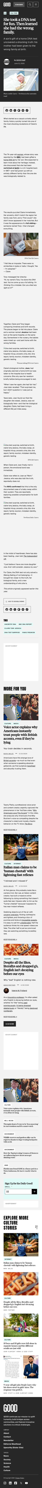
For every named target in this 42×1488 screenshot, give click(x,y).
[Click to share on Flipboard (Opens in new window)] (19, 110)
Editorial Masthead (12, 1444)
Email (8, 1187)
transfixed (31, 766)
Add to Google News (16, 601)
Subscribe (19, 4)
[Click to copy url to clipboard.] (27, 110)
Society (7, 1459)
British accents (10, 760)
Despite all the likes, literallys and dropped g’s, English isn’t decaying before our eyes (21, 968)
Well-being (8, 1121)
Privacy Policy (19, 1478)
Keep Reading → (10, 830)
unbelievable (25, 923)
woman (20, 154)
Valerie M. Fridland (19, 990)
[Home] (5, 13)
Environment (9, 1134)
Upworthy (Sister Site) (13, 1447)
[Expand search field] (30, 4)
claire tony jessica (12, 628)
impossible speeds (29, 920)
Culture (14, 13)
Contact (7, 1437)
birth (17, 168)
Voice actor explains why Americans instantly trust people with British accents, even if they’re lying (21, 734)
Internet (17, 864)
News (6, 1165)
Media (16, 723)
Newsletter (9, 1440)
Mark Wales (9, 754)
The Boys (28, 824)
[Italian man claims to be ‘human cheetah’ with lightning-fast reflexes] (21, 1251)
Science (7, 1463)
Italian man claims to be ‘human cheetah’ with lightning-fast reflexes (20, 871)
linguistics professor (16, 997)
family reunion (28, 632)
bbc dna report (25, 624)
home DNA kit (9, 160)
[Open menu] (35, 4)
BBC (19, 157)
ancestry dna (10, 624)
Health (7, 1467)
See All (36, 1226)
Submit (35, 1192)
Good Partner (9, 985)
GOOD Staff (20, 60)
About (6, 1433)
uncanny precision (11, 915)
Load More (10, 1024)
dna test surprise (12, 632)
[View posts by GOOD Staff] (7, 62)
